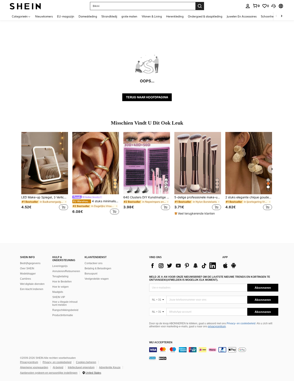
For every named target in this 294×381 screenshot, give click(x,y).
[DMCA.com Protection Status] (162, 358)
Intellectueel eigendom (81, 367)
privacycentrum (217, 326)
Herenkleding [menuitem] (175, 16)
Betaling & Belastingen (98, 268)
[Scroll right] (281, 16)
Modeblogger (28, 273)
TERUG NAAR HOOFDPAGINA (147, 97)
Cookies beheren (86, 362)
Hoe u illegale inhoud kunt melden (64, 303)
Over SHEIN (27, 268)
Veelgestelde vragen (97, 278)
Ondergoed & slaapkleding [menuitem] (205, 16)
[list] (183, 265)
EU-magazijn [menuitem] (65, 16)
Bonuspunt (91, 273)
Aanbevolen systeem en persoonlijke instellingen (48, 372)
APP (225, 257)
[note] (195, 213)
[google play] (234, 267)
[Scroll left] (276, 16)
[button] (273, 6)
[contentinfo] (213, 349)
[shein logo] (25, 6)
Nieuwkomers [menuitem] (44, 16)
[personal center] (247, 6)
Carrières (25, 278)
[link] (256, 5)
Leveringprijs (60, 266)
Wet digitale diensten (32, 283)
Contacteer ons (93, 263)
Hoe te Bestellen (62, 281)
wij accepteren (160, 342)
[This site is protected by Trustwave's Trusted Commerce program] (152, 358)
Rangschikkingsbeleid (65, 310)
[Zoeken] (199, 6)
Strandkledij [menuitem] (109, 16)
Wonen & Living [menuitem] (152, 16)
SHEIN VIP (58, 297)
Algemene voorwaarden (34, 367)
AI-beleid (58, 367)
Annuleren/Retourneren (66, 271)
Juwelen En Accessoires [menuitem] (242, 16)
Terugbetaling (60, 276)
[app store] (225, 267)
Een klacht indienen (31, 289)
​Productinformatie (62, 315)
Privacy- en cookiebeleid (241, 323)
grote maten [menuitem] (129, 16)
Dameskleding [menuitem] (88, 16)
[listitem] (44, 173)
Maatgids (57, 291)
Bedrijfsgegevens (30, 263)
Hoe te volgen (60, 286)
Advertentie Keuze (110, 367)
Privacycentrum (29, 362)
